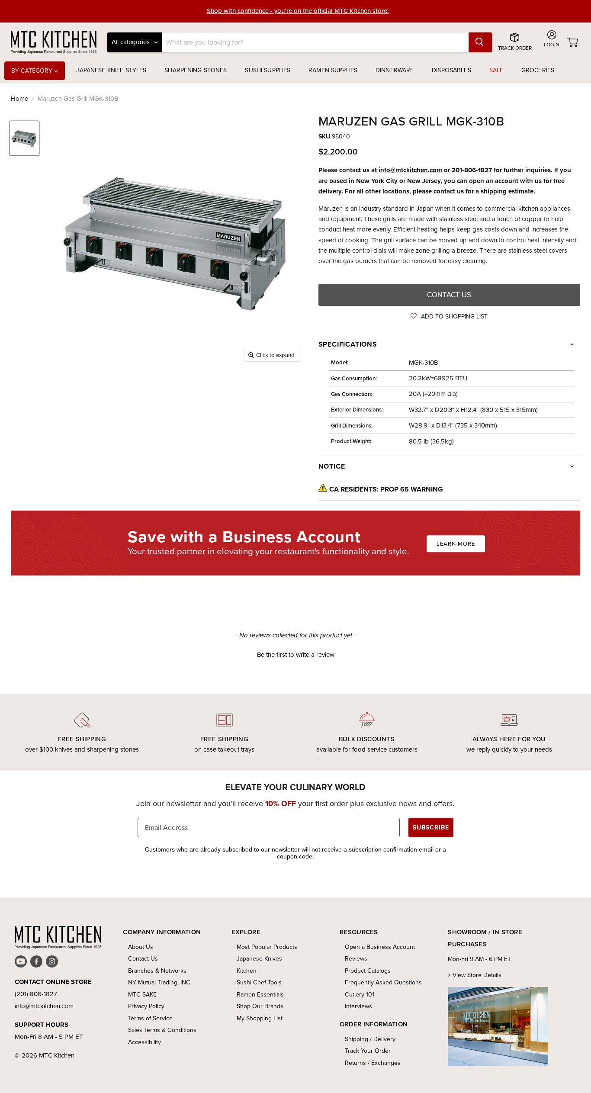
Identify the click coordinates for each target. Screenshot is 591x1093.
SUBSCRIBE (431, 827)
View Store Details (477, 975)
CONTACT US (449, 294)
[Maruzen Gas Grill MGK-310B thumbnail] (24, 138)
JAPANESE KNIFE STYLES (111, 70)
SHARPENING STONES (195, 70)
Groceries (537, 70)
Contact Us (143, 958)
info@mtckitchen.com (410, 170)
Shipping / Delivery (370, 1039)
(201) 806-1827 (36, 994)
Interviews (358, 1006)
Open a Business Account (380, 947)
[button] (449, 317)
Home (19, 99)
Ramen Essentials (260, 994)
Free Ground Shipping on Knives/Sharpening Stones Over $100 (298, 13)
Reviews (356, 958)
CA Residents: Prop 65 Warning (386, 489)
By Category (33, 70)
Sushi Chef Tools (259, 982)
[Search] (480, 42)
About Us (140, 947)
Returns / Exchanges (373, 1062)
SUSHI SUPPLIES (267, 70)
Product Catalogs (368, 970)
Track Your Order (368, 1050)
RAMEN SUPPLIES (332, 70)
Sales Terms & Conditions (162, 1030)
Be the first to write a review (295, 654)
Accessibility (144, 1042)
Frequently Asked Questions (383, 982)
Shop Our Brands (260, 1006)
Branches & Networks (157, 970)
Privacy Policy (146, 1006)
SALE (496, 70)
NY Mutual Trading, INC (159, 982)
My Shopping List (260, 1018)
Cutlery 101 (359, 994)
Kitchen (247, 970)
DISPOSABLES (451, 70)
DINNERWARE (395, 70)
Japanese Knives (259, 958)
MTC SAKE (142, 994)
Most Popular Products (267, 947)
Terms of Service (150, 1018)
